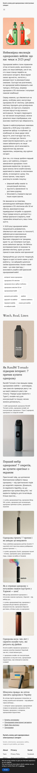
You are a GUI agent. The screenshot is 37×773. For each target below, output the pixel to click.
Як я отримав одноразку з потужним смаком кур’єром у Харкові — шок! (17, 589)
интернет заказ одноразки (13, 277)
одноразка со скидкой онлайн (13, 412)
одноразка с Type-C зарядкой (23, 410)
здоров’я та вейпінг (10, 299)
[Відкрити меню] (4, 9)
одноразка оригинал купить (12, 504)
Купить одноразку (12, 720)
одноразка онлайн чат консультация (16, 655)
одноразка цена (15, 553)
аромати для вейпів (11, 296)
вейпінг (23, 296)
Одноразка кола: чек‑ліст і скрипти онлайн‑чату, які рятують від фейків (15, 642)
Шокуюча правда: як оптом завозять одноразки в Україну (17, 693)
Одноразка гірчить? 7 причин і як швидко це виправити (17, 539)
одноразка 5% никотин (12, 280)
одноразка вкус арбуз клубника (15, 284)
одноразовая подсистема (11, 712)
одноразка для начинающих (20, 502)
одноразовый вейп (10, 291)
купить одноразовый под (12, 500)
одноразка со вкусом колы (12, 657)
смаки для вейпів (24, 303)
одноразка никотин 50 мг (13, 287)
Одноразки (9, 728)
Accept (6, 770)
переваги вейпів (9, 303)
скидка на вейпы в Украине (16, 556)
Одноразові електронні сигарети (18, 722)
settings (21, 766)
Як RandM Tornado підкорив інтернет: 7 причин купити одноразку (15, 373)
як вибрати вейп (9, 306)
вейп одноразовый (10, 406)
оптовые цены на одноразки (19, 609)
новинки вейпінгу (26, 299)
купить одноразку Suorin (12, 551)
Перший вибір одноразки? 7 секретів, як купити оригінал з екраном (17, 467)
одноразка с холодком (17, 710)
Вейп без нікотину (12, 725)
